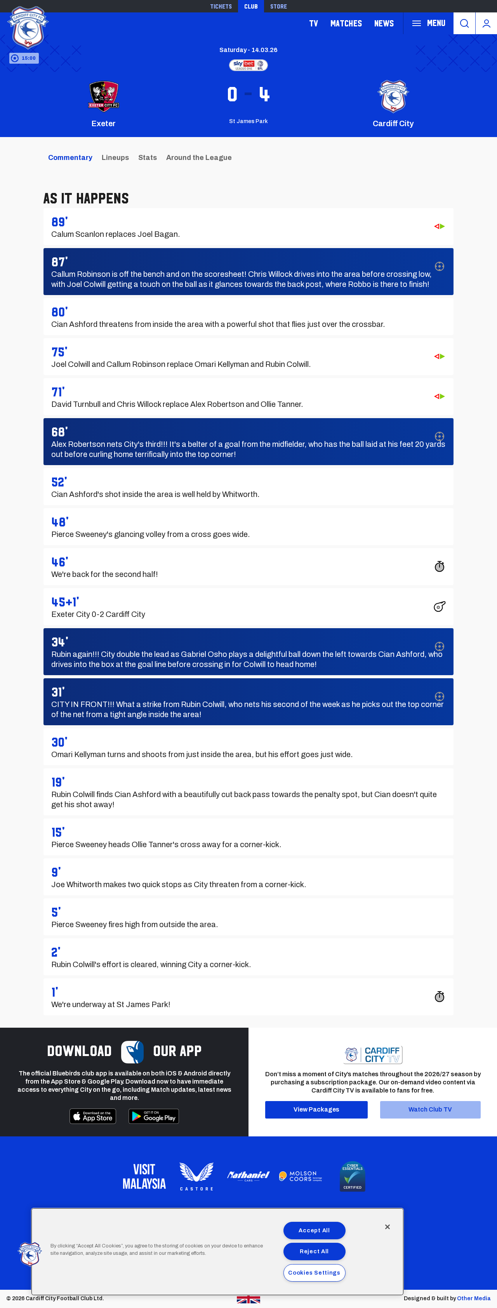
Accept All (314, 1230)
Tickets (221, 6)
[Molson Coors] (300, 1176)
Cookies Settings (314, 1273)
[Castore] (196, 1176)
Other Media (474, 1298)
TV (313, 23)
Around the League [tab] (199, 158)
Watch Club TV (430, 1109)
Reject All (314, 1251)
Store (278, 6)
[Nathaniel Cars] (248, 1176)
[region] (217, 1252)
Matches (346, 23)
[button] (29, 1254)
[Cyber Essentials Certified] (352, 1176)
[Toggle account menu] (486, 23)
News (384, 23)
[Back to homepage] (27, 26)
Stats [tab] (147, 158)
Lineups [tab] (115, 158)
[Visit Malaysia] (144, 1176)
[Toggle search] (464, 23)
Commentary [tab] (70, 158)
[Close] (387, 1226)
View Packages (316, 1109)
